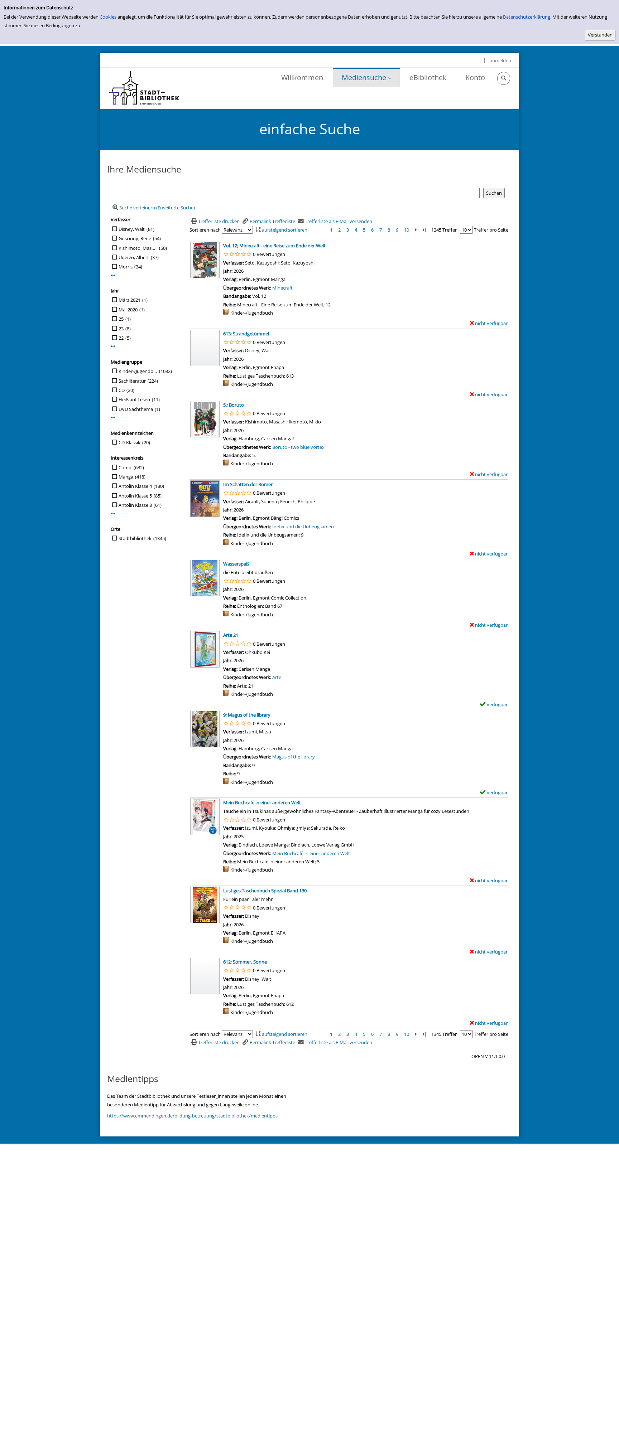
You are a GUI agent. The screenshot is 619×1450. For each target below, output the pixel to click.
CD (122, 390)
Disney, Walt (132, 229)
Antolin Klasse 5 (135, 496)
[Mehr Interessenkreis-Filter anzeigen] (113, 513)
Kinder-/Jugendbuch (138, 371)
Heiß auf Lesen (134, 399)
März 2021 (129, 300)
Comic (125, 467)
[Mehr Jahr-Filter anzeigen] (113, 346)
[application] (366, 77)
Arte (276, 677)
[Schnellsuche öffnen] (503, 78)
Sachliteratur (132, 381)
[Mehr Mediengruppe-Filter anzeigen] (113, 417)
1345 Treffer (444, 230)
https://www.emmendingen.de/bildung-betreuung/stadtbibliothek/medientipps (192, 1115)
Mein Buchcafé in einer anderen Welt (311, 853)
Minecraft (282, 288)
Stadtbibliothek (135, 538)
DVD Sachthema (136, 409)
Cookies (108, 17)
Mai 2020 (128, 309)
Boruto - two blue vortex (298, 447)
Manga (126, 477)
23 (121, 328)
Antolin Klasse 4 (135, 486)
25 (121, 319)
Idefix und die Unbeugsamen (303, 526)
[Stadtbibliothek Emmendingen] (144, 88)
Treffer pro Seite (491, 230)
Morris (126, 266)
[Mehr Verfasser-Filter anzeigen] (113, 275)
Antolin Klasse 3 (135, 505)
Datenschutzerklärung (526, 17)
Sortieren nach (205, 230)
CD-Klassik (129, 442)
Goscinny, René (135, 238)
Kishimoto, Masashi (138, 248)
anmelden (500, 60)
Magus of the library (293, 756)
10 (406, 230)
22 (121, 338)
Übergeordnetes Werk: (247, 288)
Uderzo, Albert (134, 257)
